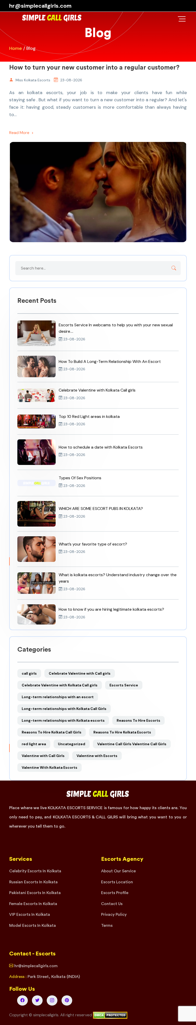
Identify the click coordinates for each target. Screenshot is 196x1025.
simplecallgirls (45, 1015)
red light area (34, 744)
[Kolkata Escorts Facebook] (22, 1000)
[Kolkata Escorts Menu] (182, 19)
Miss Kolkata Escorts (33, 80)
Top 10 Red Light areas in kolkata (89, 416)
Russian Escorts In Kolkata (33, 882)
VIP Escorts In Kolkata (29, 914)
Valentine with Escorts (97, 755)
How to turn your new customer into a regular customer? (94, 67)
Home (15, 48)
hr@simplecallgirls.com (40, 5)
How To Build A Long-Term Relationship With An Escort (110, 361)
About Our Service (118, 871)
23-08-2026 (71, 80)
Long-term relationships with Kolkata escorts (63, 720)
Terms (107, 925)
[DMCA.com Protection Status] (110, 1015)
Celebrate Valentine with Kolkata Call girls (97, 390)
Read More (19, 132)
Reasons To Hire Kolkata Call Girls (51, 732)
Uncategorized (71, 744)
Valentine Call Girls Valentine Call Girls (131, 744)
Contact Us (111, 904)
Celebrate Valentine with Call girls (80, 673)
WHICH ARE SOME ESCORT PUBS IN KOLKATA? (101, 508)
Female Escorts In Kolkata (33, 904)
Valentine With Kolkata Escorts (49, 767)
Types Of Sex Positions (80, 478)
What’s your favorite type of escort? (93, 544)
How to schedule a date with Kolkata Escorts (101, 447)
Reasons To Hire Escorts (138, 720)
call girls (29, 673)
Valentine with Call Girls (43, 755)
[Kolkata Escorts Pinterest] (67, 1000)
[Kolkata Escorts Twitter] (37, 1000)
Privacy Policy (114, 914)
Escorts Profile (114, 893)
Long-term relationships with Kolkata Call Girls (64, 708)
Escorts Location (117, 882)
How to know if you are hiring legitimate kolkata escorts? (111, 609)
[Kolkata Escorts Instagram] (52, 1000)
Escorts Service (123, 685)
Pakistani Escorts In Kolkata (35, 893)
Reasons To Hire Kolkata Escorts (122, 732)
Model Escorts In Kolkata (32, 925)
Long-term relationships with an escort (58, 697)
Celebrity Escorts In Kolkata (35, 871)
